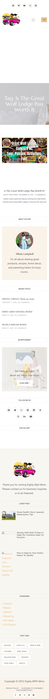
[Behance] (24, 416)
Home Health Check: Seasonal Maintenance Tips (30, 513)
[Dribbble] (18, 416)
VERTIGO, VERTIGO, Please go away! (18, 299)
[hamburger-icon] (44, 19)
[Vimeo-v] (40, 410)
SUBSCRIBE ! (24, 383)
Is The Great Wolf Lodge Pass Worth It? (24, 190)
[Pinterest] (35, 5)
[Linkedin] (33, 410)
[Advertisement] (24, 57)
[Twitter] (18, 5)
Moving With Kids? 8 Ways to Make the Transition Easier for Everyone (30, 534)
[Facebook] (13, 5)
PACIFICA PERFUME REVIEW (14, 324)
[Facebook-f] (15, 695)
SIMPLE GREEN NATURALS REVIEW (17, 311)
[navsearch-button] (33, 19)
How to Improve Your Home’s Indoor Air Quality (30, 554)
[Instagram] (30, 5)
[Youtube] (24, 5)
